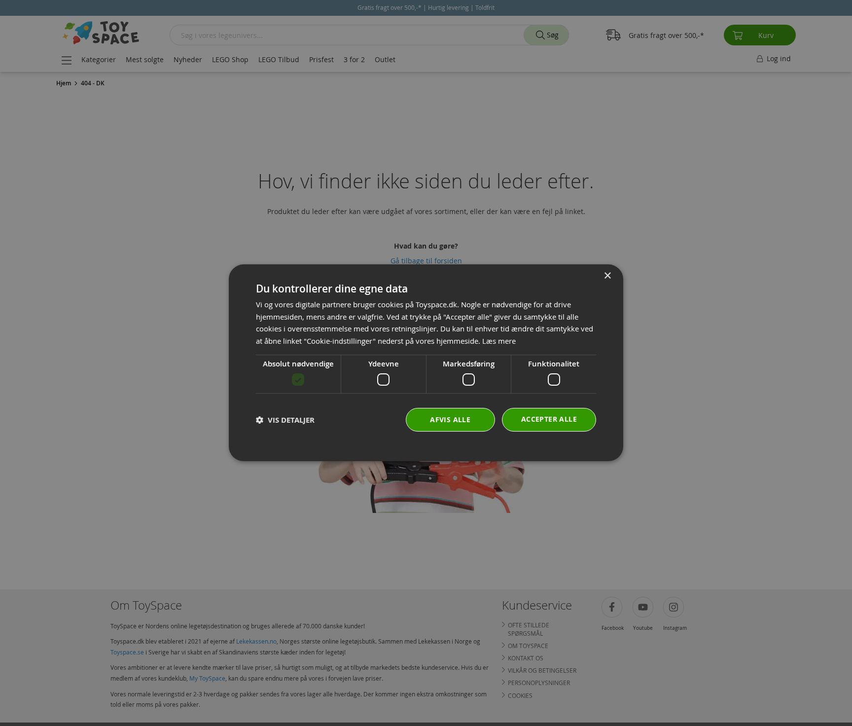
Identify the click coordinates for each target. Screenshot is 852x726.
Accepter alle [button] (549, 419)
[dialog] (426, 363)
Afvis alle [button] (450, 420)
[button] (285, 420)
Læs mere (499, 341)
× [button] (607, 276)
